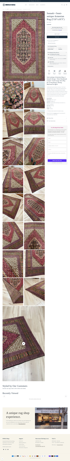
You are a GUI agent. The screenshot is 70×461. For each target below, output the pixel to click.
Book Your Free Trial (57, 160)
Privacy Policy (21, 444)
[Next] (65, 396)
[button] (62, 5)
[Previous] (4, 396)
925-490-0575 (37, 444)
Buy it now (57, 36)
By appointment (60, 444)
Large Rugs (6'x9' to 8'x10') (26, 9)
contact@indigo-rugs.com (40, 446)
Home (3, 9)
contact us (55, 113)
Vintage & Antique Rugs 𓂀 (12, 9)
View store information (51, 43)
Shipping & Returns (50, 66)
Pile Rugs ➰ (6, 9)
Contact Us (21, 441)
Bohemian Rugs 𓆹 (19, 9)
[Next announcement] (67, 1)
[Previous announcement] (3, 1)
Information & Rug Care (23, 447)
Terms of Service (22, 446)
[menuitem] (26, 5)
